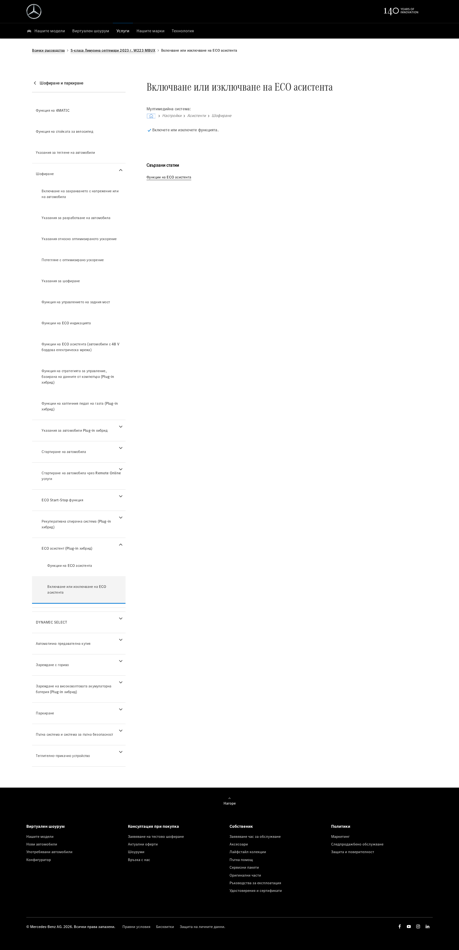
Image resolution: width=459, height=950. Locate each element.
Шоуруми (136, 851)
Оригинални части (245, 875)
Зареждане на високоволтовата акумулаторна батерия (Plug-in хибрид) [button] (73, 689)
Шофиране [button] (45, 173)
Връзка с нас (139, 859)
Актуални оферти (143, 844)
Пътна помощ (241, 859)
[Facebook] (400, 926)
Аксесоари (239, 844)
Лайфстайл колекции (248, 851)
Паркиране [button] (45, 713)
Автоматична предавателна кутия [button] (63, 643)
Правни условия (136, 926)
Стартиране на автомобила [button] (64, 451)
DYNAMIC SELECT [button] (51, 622)
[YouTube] (409, 926)
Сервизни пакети (244, 867)
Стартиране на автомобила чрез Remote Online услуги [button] (81, 475)
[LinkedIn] (427, 926)
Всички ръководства (48, 50)
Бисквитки (165, 926)
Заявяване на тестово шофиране (156, 836)
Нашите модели (40, 836)
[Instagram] (418, 926)
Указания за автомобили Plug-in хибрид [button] (74, 430)
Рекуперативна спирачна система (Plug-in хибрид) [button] (76, 524)
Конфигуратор (38, 859)
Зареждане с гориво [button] (52, 664)
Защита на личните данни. (202, 926)
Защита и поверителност (352, 851)
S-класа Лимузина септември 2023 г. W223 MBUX (113, 50)
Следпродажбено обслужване (357, 844)
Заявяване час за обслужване (255, 836)
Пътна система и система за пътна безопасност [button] (74, 734)
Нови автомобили (41, 844)
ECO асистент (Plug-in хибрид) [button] (67, 548)
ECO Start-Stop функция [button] (62, 500)
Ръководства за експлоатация (255, 882)
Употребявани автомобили (49, 851)
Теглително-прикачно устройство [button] (63, 755)
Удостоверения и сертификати (256, 890)
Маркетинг (340, 836)
